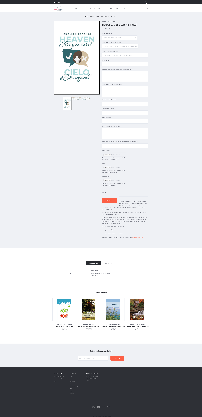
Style (71, 389)
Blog (124, 8)
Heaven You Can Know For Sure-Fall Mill (138, 326)
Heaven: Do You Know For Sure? (64, 326)
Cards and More (74, 386)
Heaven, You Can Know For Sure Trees (89, 326)
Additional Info (93, 263)
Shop (83, 8)
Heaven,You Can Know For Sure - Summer (113, 326)
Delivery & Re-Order (95, 8)
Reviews (108, 263)
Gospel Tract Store (112, 8)
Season (72, 379)
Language (72, 381)
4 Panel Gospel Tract (109, 21)
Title (71, 391)
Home (76, 8)
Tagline (72, 393)
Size (71, 376)
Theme (72, 384)
